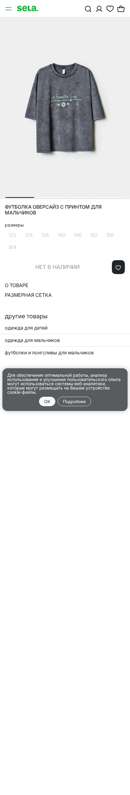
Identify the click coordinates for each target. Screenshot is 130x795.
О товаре (16, 285)
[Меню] (9, 8)
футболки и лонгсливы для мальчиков (49, 352)
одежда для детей (26, 328)
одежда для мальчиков (32, 340)
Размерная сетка (28, 295)
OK (47, 401)
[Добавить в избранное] (118, 267)
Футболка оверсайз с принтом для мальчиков (53, 210)
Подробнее (74, 401)
